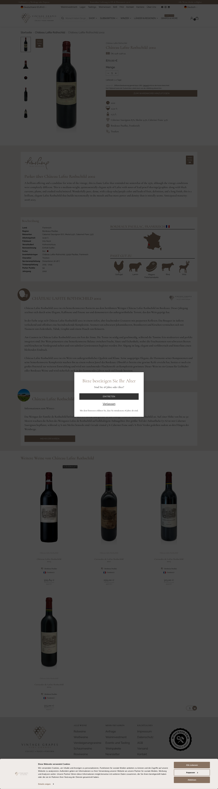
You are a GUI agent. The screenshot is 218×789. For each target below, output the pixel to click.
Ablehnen (192, 780)
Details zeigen (44, 784)
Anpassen (190, 772)
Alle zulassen (192, 765)
